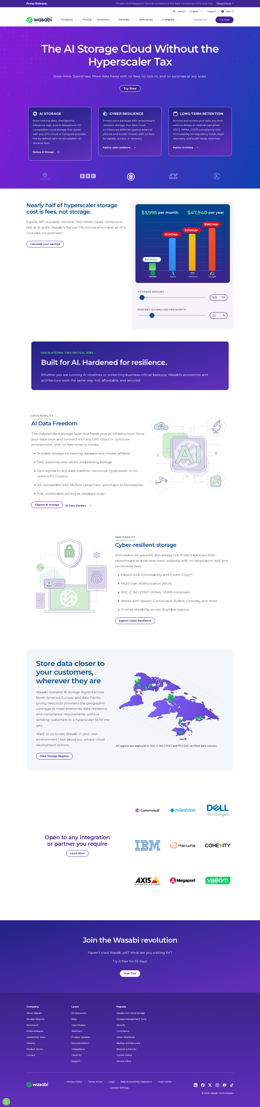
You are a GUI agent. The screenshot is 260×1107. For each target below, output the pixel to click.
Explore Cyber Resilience (135, 620)
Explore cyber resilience (116, 147)
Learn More (77, 853)
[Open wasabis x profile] (210, 1084)
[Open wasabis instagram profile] (217, 1084)
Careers (30, 1043)
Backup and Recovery (128, 1043)
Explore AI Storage (43, 152)
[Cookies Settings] (6, 1101)
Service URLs (123, 1061)
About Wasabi (34, 1013)
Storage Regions (35, 1019)
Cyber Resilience (125, 1037)
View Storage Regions (54, 756)
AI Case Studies (75, 505)
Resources (146, 19)
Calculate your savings (45, 244)
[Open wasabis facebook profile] (203, 1084)
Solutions (103, 19)
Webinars (76, 1031)
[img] (182, 246)
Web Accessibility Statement (136, 1081)
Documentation (80, 1043)
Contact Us (200, 19)
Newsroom (32, 1025)
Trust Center (165, 1081)
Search (181, 11)
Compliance (122, 1031)
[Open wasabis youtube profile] (224, 1084)
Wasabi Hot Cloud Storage (130, 1013)
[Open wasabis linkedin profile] (195, 1084)
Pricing (87, 19)
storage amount (151, 291)
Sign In (230, 11)
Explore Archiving (183, 147)
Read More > (225, 3)
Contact (30, 1055)
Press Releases (34, 1031)
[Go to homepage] (39, 20)
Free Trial (130, 973)
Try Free (224, 19)
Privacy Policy (74, 1081)
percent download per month (162, 309)
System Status (124, 1055)
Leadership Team (35, 1037)
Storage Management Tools (131, 1019)
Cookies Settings (119, 1087)
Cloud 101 (76, 1055)
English (194, 11)
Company (168, 19)
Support (211, 11)
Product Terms (34, 1049)
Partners (124, 19)
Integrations (78, 1049)
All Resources (78, 1013)
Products (67, 19)
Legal (112, 1081)
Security (120, 1025)
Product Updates (80, 1037)
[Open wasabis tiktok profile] (232, 1084)
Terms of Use (95, 1081)
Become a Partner (126, 1049)
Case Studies (78, 1025)
